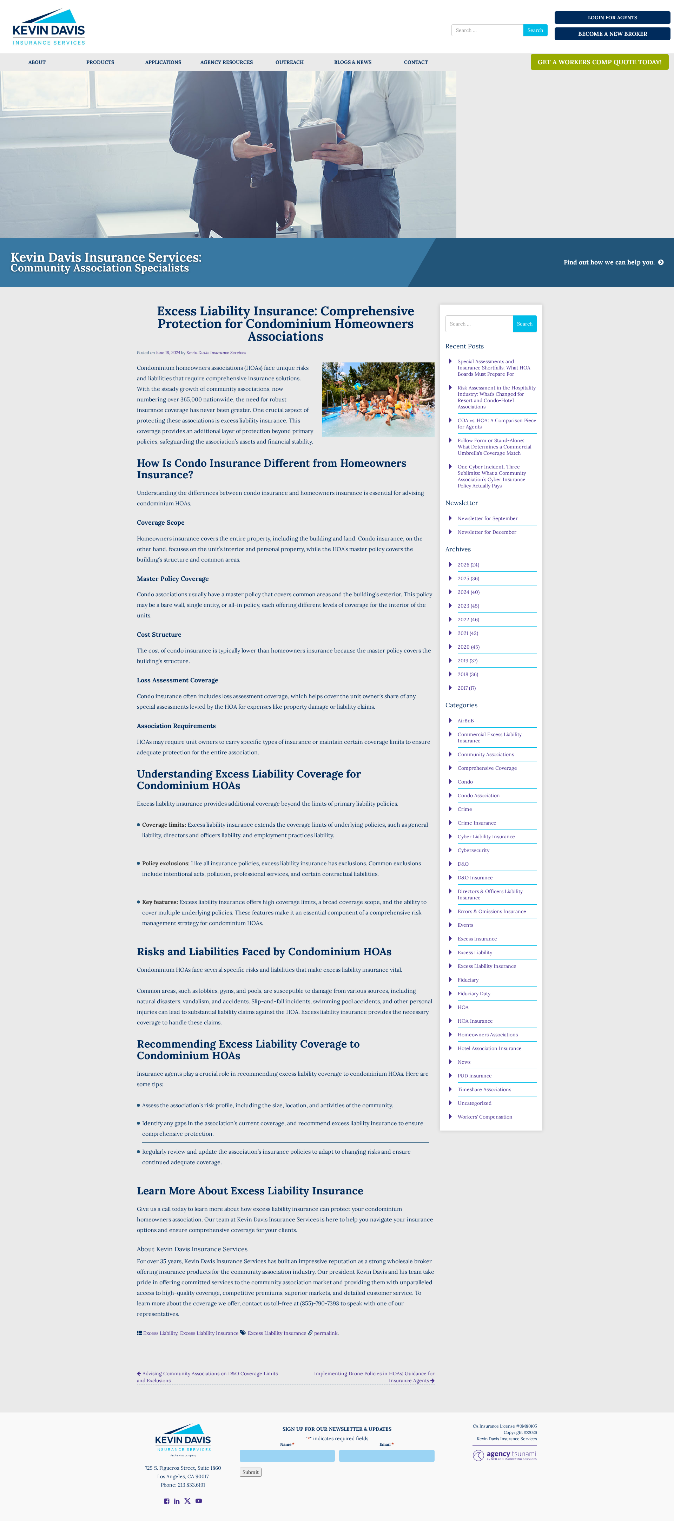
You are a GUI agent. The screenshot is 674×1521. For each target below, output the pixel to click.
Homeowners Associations (488, 1034)
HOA (463, 1007)
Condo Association (479, 795)
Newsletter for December (487, 532)
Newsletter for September (488, 518)
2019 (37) (467, 660)
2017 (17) (467, 688)
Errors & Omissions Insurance (492, 911)
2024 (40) (469, 592)
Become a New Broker (612, 33)
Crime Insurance (477, 823)
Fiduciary (468, 980)
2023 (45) (468, 606)
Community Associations (486, 754)
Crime (465, 809)
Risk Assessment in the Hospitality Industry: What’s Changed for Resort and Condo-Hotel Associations (497, 397)
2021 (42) (468, 633)
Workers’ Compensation (485, 1117)
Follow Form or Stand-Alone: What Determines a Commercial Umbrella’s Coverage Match (494, 446)
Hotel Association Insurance (490, 1048)
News (464, 1062)
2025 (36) (468, 578)
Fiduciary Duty (474, 993)
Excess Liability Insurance (209, 1333)
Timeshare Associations (484, 1089)
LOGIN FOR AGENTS (612, 17)
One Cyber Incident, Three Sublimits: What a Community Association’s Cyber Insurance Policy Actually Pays (492, 476)
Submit (251, 1472)
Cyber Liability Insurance (486, 836)
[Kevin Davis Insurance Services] (49, 26)
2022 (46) (468, 619)
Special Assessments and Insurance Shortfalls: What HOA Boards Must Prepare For (494, 367)
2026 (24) (468, 565)
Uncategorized (474, 1103)
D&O (463, 864)
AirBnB (466, 720)
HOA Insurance (475, 1021)
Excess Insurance (477, 939)
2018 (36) (468, 674)
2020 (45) (469, 647)
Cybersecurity (473, 850)
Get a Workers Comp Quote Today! (600, 62)
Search (535, 30)
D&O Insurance (475, 877)
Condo (465, 782)
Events (465, 925)
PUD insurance (475, 1076)
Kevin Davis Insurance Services (216, 352)
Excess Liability (160, 1333)
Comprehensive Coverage (487, 768)
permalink (326, 1333)
